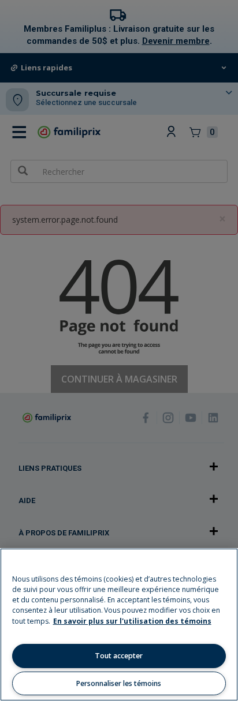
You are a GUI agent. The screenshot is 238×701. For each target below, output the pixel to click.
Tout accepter (119, 656)
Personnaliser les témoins (118, 683)
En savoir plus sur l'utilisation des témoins (132, 621)
